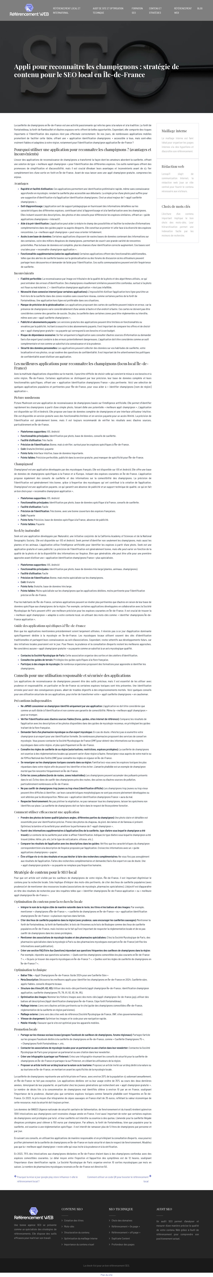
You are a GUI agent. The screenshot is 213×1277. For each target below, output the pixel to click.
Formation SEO (137, 10)
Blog (200, 8)
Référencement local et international (66, 10)
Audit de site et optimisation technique (108, 10)
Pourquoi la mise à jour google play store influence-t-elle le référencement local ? (47, 1179)
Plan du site (106, 1274)
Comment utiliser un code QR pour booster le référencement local (117, 1179)
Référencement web (183, 10)
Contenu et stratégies (155, 10)
